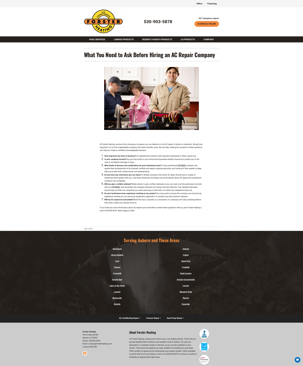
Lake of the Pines (117, 286)
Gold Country (186, 273)
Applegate (117, 249)
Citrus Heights (117, 255)
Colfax (186, 255)
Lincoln (186, 286)
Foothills (185, 267)
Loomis (117, 292)
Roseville (186, 304)
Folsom (117, 267)
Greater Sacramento (186, 279)
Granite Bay (117, 279)
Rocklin (117, 304)
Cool (117, 261)
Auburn (186, 249)
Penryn (186, 298)
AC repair (182, 165)
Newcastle (117, 298)
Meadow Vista (186, 292)
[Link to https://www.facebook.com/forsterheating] (84, 353)
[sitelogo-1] (104, 10)
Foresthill (117, 273)
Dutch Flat (185, 261)
